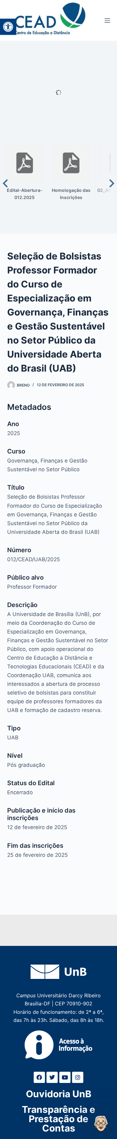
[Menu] (107, 20)
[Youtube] (65, 1077)
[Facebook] (39, 1077)
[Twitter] (52, 1077)
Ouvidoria (58, 1093)
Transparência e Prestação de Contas (58, 1119)
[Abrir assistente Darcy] (101, 1123)
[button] (8, 27)
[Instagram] (77, 1077)
